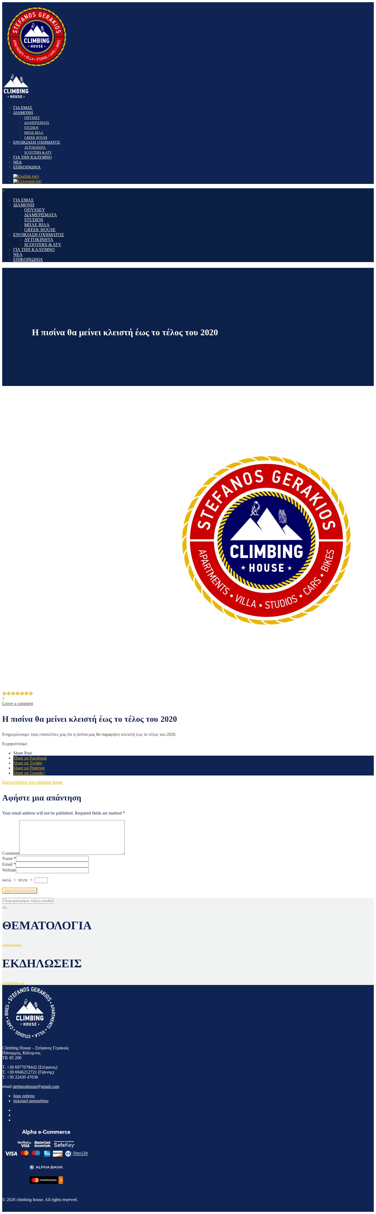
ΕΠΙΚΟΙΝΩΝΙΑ (27, 167)
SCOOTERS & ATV (38, 152)
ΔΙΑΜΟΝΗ (23, 112)
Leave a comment (17, 703)
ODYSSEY (32, 118)
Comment (10, 853)
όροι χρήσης (24, 1095)
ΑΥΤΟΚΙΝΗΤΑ (35, 147)
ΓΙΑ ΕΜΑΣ (22, 107)
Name (7, 858)
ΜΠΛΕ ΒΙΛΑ (33, 133)
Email (7, 864)
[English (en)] (26, 176)
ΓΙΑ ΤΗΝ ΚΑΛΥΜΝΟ (32, 157)
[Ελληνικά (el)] (27, 181)
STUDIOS (31, 128)
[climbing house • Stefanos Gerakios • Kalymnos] (36, 69)
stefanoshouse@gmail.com (36, 1086)
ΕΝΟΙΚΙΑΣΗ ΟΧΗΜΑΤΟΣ (36, 142)
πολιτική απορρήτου (30, 1100)
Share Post (22, 753)
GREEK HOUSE (35, 138)
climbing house (12, 944)
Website (9, 870)
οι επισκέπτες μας (13, 982)
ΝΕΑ (17, 162)
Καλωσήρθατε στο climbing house (32, 782)
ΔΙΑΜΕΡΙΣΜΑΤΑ (36, 123)
